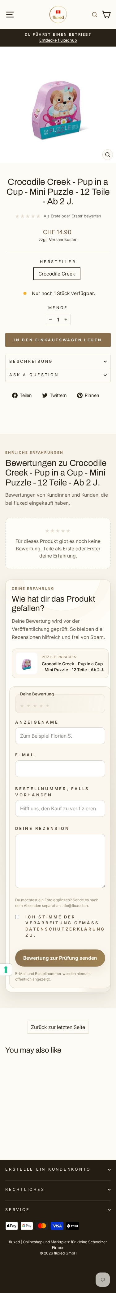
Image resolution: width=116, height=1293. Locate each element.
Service (17, 1209)
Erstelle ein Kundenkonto (48, 1169)
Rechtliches (25, 1189)
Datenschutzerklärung (65, 928)
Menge (58, 307)
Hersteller (58, 261)
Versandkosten (63, 239)
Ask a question (34, 374)
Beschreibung (31, 361)
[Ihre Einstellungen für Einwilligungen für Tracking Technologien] (6, 970)
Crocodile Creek (56, 274)
